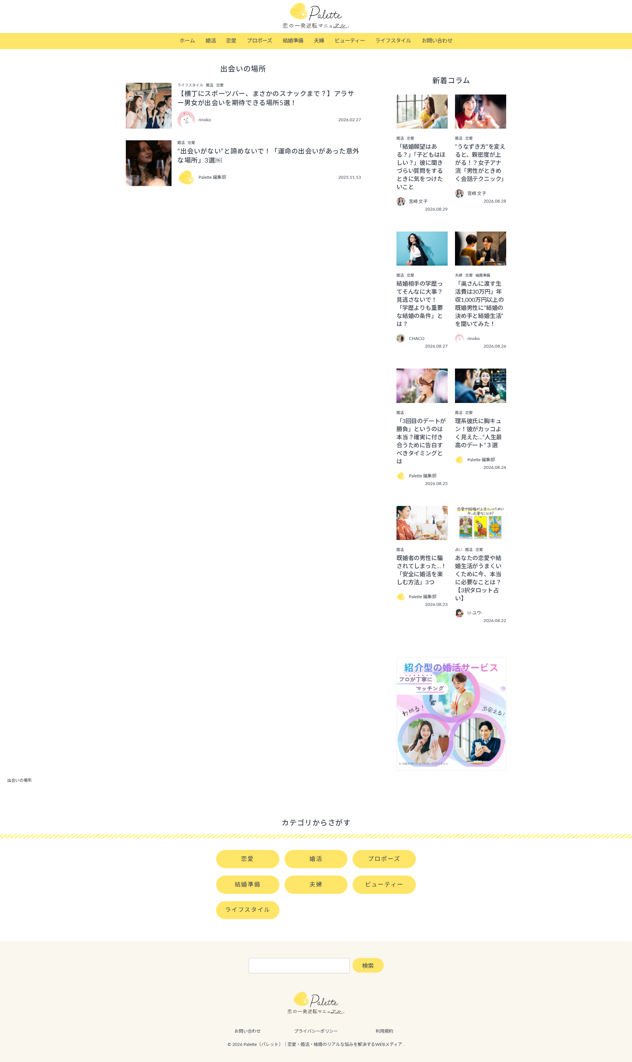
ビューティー (350, 41)
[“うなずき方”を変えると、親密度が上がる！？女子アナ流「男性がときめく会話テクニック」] (480, 123)
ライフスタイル (393, 41)
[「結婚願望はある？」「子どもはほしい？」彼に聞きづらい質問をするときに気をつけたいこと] (422, 123)
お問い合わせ (437, 41)
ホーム (187, 41)
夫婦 (319, 41)
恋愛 (231, 41)
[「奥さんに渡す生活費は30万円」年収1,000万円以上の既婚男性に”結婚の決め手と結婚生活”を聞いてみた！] (480, 260)
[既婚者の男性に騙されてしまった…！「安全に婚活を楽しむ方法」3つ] (422, 535)
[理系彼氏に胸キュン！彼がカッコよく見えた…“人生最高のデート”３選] (480, 398)
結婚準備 (293, 41)
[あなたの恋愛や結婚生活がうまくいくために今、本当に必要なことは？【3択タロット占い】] (480, 535)
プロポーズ (259, 41)
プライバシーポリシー (316, 1031)
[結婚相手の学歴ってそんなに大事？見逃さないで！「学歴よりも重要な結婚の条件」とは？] (422, 260)
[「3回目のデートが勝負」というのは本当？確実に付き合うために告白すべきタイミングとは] (422, 398)
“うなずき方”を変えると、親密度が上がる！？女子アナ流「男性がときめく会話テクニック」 (481, 163)
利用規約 (384, 1031)
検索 (368, 966)
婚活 (211, 41)
